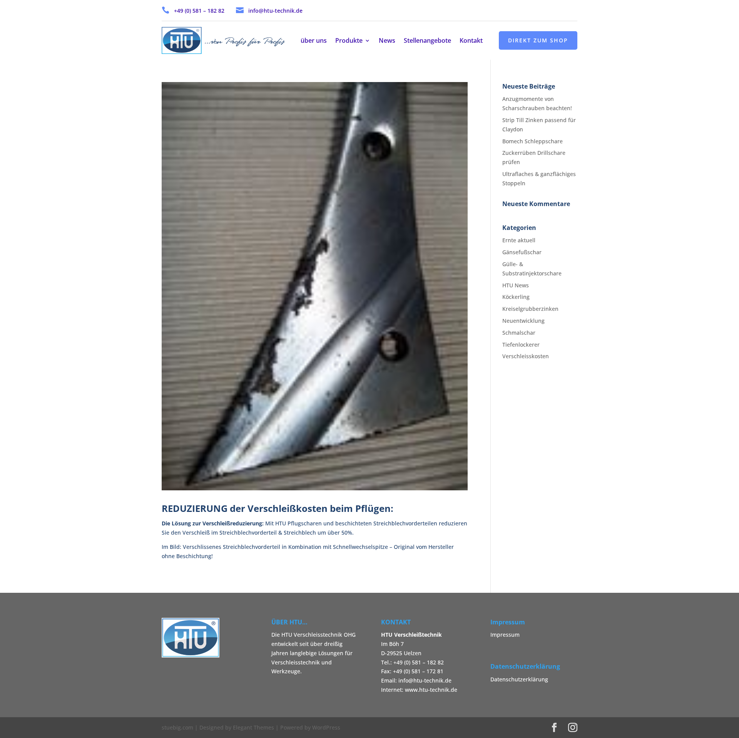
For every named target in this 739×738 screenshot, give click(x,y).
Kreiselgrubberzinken (530, 308)
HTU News (515, 285)
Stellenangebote (427, 41)
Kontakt (471, 41)
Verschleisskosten (525, 356)
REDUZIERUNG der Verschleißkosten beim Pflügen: (277, 508)
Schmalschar (518, 332)
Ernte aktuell (518, 240)
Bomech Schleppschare (532, 141)
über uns (314, 41)
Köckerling (516, 296)
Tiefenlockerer (521, 344)
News (387, 41)
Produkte (349, 41)
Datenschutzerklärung (519, 679)
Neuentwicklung (523, 320)
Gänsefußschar (522, 252)
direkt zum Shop (538, 40)
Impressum (505, 634)
